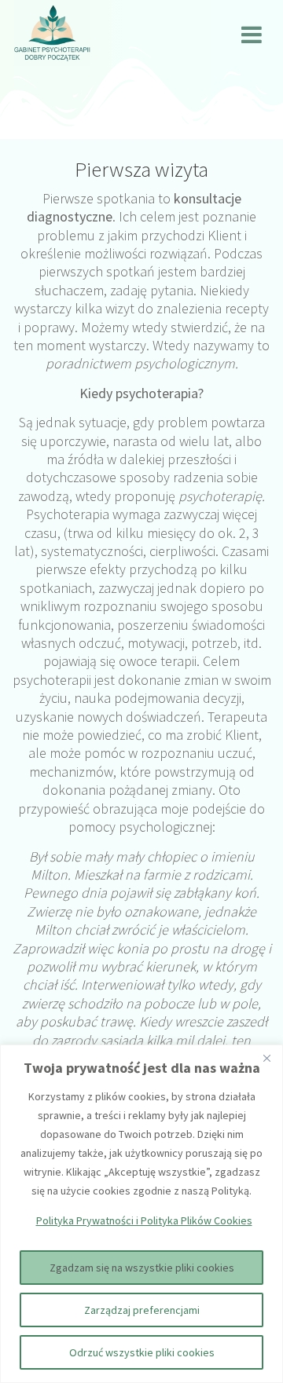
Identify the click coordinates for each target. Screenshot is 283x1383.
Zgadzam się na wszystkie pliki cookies (142, 1267)
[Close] (266, 1057)
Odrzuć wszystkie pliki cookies (142, 1352)
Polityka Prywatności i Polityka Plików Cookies (144, 1220)
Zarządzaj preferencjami (142, 1310)
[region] (141, 1214)
